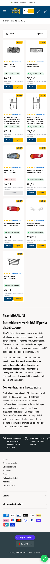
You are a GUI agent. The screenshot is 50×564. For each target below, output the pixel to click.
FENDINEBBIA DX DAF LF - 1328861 (33, 66)
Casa (7, 21)
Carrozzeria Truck (21, 553)
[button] (4, 11)
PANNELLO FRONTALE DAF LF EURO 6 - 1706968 (35, 224)
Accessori (7, 470)
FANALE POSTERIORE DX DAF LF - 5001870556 (12, 224)
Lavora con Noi (9, 485)
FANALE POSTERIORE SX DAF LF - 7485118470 (35, 171)
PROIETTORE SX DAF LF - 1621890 (9, 171)
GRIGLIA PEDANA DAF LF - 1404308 (9, 277)
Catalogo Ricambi (9, 467)
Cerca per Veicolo (10, 463)
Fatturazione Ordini (10, 478)
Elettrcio (6, 474)
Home (5, 459)
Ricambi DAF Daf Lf (18, 21)
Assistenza (7, 482)
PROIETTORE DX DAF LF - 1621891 (9, 66)
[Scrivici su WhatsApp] (44, 558)
